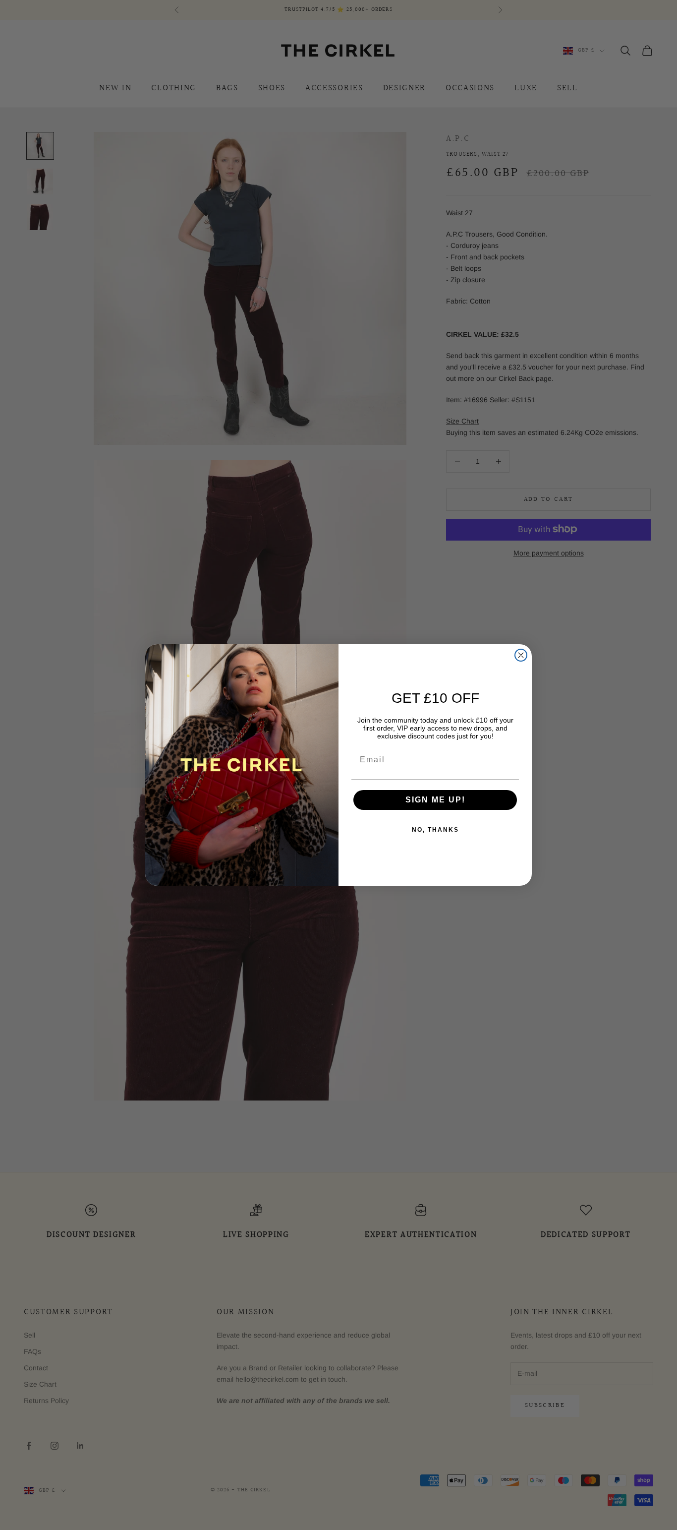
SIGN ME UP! (435, 800)
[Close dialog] (521, 655)
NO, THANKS (435, 829)
